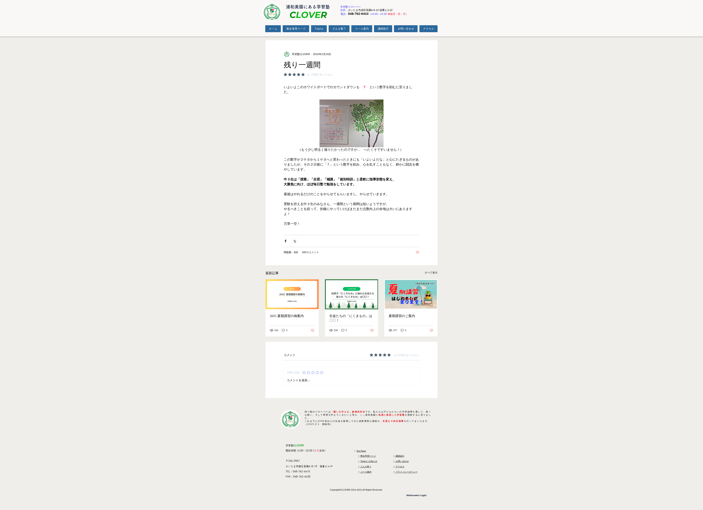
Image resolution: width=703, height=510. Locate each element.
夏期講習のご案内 (402, 316)
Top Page (361, 451)
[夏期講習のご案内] (411, 294)
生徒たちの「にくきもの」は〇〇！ (350, 318)
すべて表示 (431, 272)
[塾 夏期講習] (292, 294)
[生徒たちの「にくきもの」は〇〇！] (351, 294)
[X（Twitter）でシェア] (294, 241)
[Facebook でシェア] (285, 241)
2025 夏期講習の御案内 (287, 316)
